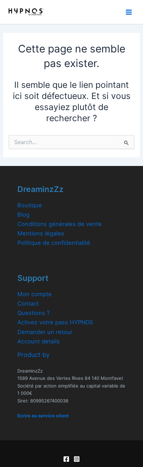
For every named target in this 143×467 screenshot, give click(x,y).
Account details (38, 341)
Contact (28, 303)
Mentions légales (40, 233)
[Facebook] (66, 459)
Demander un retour (45, 331)
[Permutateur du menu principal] (128, 12)
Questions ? (33, 312)
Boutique (29, 205)
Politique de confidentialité (53, 242)
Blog (23, 214)
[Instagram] (77, 459)
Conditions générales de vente (59, 223)
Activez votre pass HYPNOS (55, 322)
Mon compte (34, 294)
